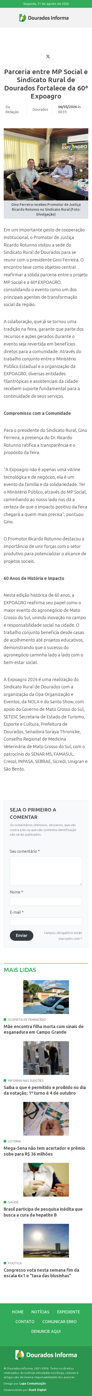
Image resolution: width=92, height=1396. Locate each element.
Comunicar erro (59, 1321)
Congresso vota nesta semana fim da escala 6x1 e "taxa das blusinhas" (41, 1272)
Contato (25, 1321)
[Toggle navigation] (4, 18)
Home (18, 1312)
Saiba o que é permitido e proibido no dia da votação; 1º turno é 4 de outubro (45, 1090)
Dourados (40, 110)
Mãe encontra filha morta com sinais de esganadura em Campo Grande (44, 1029)
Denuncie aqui (46, 1331)
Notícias (40, 1312)
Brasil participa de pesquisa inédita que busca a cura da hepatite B (43, 1212)
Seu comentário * (25, 851)
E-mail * (17, 912)
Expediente (68, 1312)
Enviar (21, 935)
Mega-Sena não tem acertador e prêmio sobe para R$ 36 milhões (44, 1151)
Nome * (16, 892)
